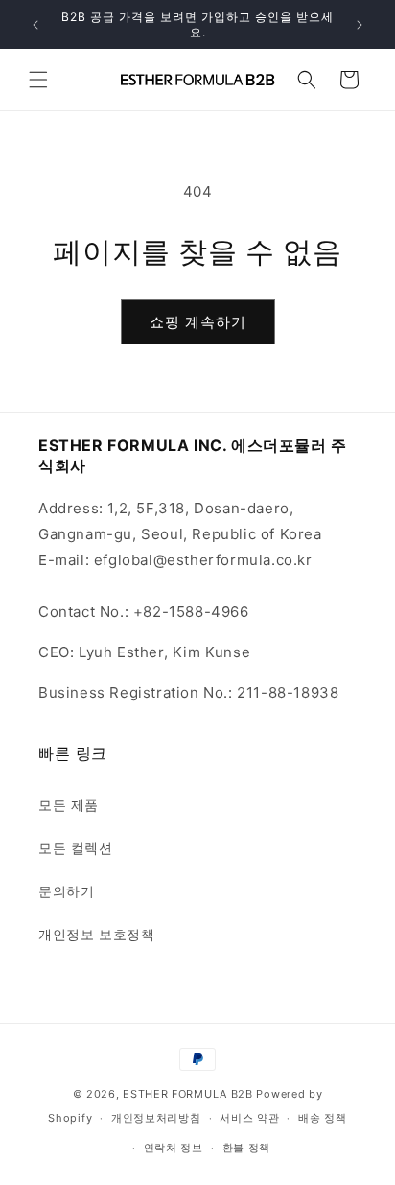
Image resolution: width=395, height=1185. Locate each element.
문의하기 (66, 891)
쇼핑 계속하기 (198, 322)
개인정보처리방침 (156, 1118)
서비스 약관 (249, 1118)
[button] (38, 80)
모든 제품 (68, 804)
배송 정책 (322, 1118)
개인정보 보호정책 (96, 934)
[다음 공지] (359, 25)
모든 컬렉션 (75, 848)
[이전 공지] (35, 25)
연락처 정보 (173, 1147)
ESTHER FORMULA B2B (188, 1094)
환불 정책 (246, 1147)
